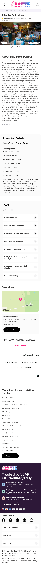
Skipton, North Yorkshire (23, 18)
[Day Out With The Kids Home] (20, 4)
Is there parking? (10, 217)
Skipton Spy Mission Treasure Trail (12, 426)
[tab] (8, 143)
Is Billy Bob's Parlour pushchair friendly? (15, 267)
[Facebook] (3, 520)
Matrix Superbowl (7, 433)
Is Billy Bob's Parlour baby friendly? (17, 233)
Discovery (7, 535)
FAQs (18, 47)
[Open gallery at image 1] (20, 33)
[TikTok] (17, 520)
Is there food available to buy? (15, 249)
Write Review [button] (20, 346)
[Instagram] (24, 520)
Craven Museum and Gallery (10, 422)
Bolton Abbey (6, 412)
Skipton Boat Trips (7, 429)
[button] (20, 367)
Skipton (24, 10)
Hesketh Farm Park (8, 401)
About (3, 47)
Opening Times (11, 47)
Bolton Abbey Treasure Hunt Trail (12, 408)
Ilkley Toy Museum (7, 450)
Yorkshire (5, 10)
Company (7, 543)
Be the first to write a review (20, 367)
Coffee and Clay (7, 419)
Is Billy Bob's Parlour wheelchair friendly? (16, 258)
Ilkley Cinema (6, 443)
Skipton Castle (6, 415)
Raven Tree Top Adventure (10, 436)
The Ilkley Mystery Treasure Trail (12, 447)
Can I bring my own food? (14, 241)
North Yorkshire (15, 10)
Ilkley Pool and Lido (8, 440)
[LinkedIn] (10, 520)
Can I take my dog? (11, 276)
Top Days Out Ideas (10, 527)
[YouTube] (31, 520)
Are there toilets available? (14, 225)
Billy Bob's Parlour (7, 398)
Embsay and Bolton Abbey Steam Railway (14, 405)
